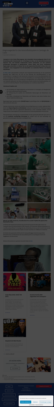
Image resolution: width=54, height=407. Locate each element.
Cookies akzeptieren (25, 402)
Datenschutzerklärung (39, 404)
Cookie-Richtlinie (32, 404)
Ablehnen (35, 402)
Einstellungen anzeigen (45, 402)
